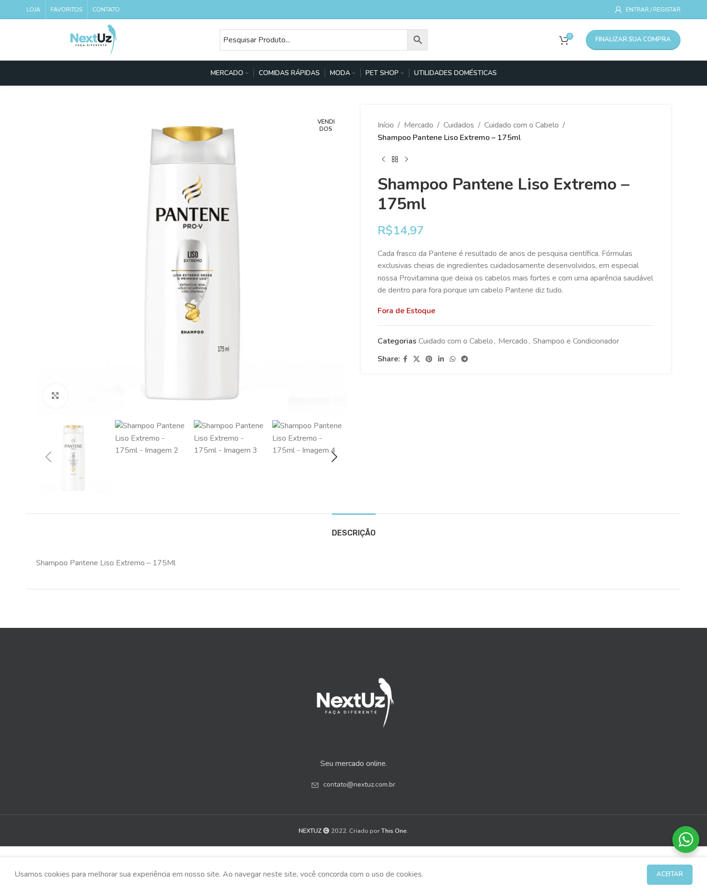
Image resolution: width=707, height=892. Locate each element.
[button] (48, 457)
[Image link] (353, 699)
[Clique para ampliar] (55, 396)
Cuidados (458, 125)
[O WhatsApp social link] (452, 359)
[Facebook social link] (405, 359)
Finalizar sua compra (633, 39)
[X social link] (416, 359)
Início (386, 125)
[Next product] (406, 159)
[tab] (354, 528)
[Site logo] (94, 39)
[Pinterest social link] (429, 359)
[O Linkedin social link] (441, 359)
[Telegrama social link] (464, 359)
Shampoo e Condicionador (576, 341)
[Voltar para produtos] (395, 159)
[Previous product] (383, 159)
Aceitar (669, 874)
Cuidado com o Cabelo (521, 125)
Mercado (418, 125)
